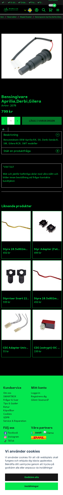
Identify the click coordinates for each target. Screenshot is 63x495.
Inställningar (32, 486)
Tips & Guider (10, 403)
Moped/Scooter (26, 17)
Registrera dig (39, 396)
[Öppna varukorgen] (51, 10)
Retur (6, 407)
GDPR (6, 417)
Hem (2, 17)
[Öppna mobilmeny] (58, 10)
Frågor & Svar (10, 400)
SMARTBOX (9, 396)
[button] (30, 10)
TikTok (11, 440)
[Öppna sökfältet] (43, 10)
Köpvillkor (8, 410)
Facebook (13, 432)
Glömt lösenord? (40, 400)
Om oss (7, 393)
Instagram (13, 436)
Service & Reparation (14, 421)
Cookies (7, 414)
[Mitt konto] (36, 10)
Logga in (35, 393)
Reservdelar (12, 17)
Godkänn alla (31, 477)
